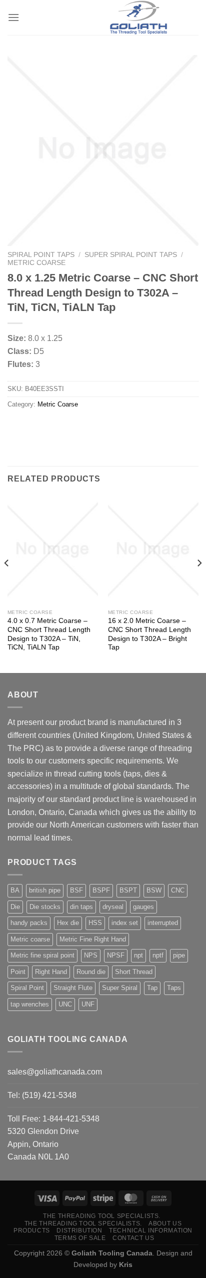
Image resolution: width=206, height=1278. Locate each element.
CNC (177, 890)
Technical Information (150, 1230)
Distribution (79, 1230)
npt (138, 955)
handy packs (29, 922)
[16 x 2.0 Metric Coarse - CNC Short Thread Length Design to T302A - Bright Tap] (153, 550)
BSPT (128, 890)
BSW (154, 890)
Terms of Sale (80, 1238)
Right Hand (51, 972)
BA (15, 890)
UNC (65, 1004)
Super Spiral (120, 988)
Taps (174, 988)
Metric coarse (30, 939)
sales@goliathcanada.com (55, 1072)
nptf (158, 955)
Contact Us (133, 1238)
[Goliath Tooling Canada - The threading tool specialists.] (138, 17)
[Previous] (7, 583)
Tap (152, 988)
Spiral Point (27, 988)
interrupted (163, 922)
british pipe (44, 890)
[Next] (199, 583)
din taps (81, 906)
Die (15, 906)
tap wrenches (29, 1004)
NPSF (115, 955)
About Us (165, 1223)
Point (18, 972)
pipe (179, 955)
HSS (95, 922)
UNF (88, 1004)
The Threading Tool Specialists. (101, 1216)
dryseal (113, 906)
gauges (143, 906)
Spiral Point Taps (41, 254)
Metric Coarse (37, 262)
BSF (76, 890)
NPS (91, 955)
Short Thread (133, 972)
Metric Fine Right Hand (93, 939)
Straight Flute (73, 988)
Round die (91, 972)
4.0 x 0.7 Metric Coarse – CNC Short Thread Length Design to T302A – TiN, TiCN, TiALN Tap (49, 634)
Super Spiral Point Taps (130, 254)
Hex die (68, 922)
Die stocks (45, 906)
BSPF (101, 890)
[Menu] (14, 17)
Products (32, 1230)
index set (125, 922)
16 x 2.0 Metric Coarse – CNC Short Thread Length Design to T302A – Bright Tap (149, 634)
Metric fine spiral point (42, 955)
